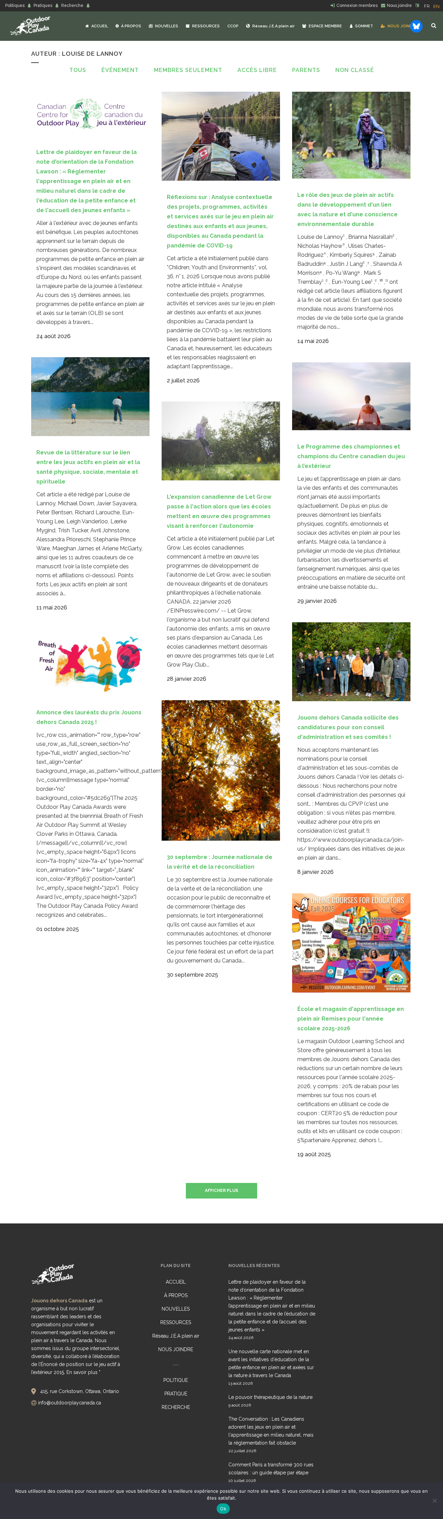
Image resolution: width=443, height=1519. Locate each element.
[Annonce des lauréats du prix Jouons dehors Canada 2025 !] (90, 662)
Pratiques (43, 5)
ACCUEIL (176, 1282)
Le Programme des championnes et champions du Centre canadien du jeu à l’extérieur (351, 456)
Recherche (72, 5)
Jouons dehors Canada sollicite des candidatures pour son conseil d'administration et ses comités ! (348, 727)
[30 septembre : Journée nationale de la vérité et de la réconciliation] (221, 770)
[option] (436, 6)
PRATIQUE (175, 1393)
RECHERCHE (176, 1407)
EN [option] (436, 6)
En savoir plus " (83, 1372)
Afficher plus (221, 1190)
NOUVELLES (176, 1309)
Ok (223, 1508)
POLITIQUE (175, 1380)
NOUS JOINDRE (175, 1349)
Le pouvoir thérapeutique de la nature (270, 1397)
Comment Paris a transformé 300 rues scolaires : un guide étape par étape (271, 1468)
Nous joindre (399, 5)
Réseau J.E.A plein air (175, 1336)
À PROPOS (176, 1295)
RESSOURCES (175, 1322)
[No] (434, 1500)
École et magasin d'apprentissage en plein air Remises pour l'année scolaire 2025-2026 (350, 1019)
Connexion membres (357, 5)
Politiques (15, 5)
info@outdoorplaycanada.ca (69, 1402)
